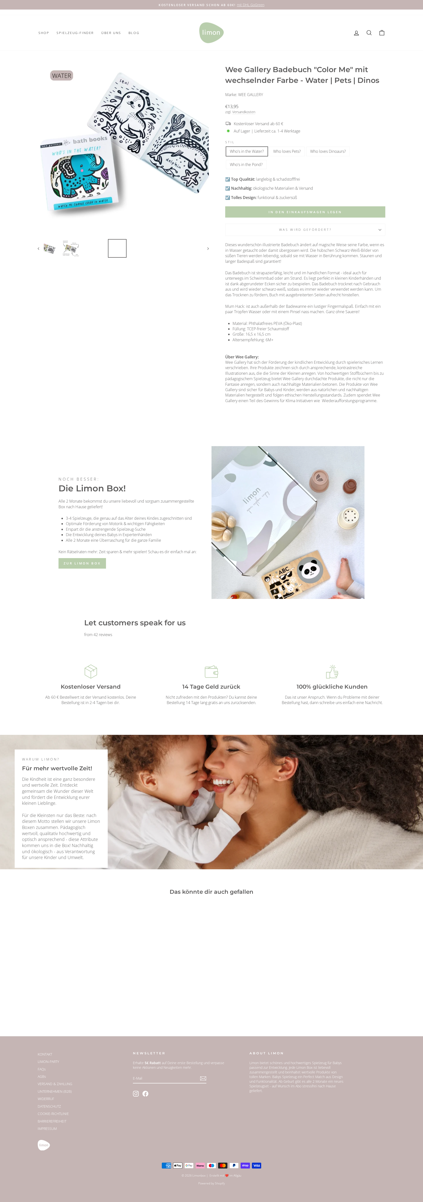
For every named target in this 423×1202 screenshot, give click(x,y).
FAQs (42, 1069)
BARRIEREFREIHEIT (52, 1121)
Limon (254, 1062)
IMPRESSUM (47, 1128)
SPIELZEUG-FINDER (75, 33)
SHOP (43, 33)
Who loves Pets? (287, 151)
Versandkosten (243, 112)
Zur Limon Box (82, 563)
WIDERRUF (46, 1098)
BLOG (134, 33)
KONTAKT (45, 1054)
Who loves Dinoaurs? (328, 151)
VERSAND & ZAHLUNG (55, 1083)
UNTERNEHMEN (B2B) (55, 1091)
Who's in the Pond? (246, 164)
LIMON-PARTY (48, 1061)
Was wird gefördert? (305, 229)
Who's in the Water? (247, 151)
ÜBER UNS (111, 33)
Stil (230, 142)
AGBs (42, 1076)
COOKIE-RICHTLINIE (53, 1113)
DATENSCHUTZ (49, 1106)
